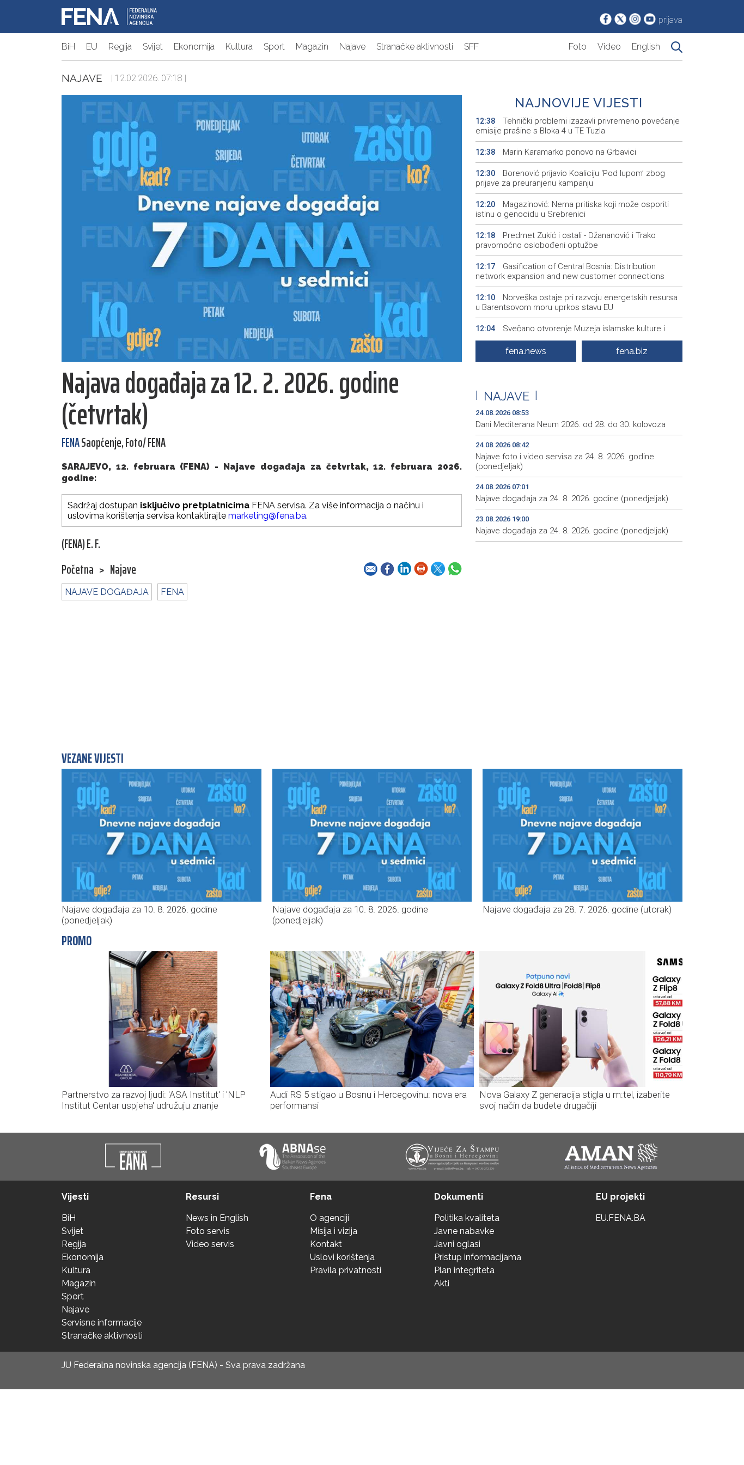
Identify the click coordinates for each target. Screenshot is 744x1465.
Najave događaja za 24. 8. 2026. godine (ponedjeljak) (571, 498)
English (646, 46)
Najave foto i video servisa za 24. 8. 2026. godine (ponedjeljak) (564, 461)
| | (506, 396)
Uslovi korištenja (342, 1257)
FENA (172, 592)
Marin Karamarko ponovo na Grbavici (555, 152)
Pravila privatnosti (345, 1270)
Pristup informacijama (477, 1257)
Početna (78, 569)
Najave (352, 46)
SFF (471, 46)
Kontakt (326, 1244)
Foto (578, 46)
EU (91, 46)
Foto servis (208, 1231)
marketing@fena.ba (267, 515)
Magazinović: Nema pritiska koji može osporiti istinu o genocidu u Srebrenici (572, 209)
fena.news (525, 351)
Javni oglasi (457, 1244)
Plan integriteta (464, 1270)
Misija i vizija (333, 1231)
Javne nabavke (464, 1231)
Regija (120, 46)
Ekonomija (194, 46)
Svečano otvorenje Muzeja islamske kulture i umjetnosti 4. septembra (570, 333)
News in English (217, 1218)
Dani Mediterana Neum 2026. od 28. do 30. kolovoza (570, 424)
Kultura (239, 46)
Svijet (153, 46)
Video (609, 46)
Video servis (210, 1244)
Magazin (312, 46)
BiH (68, 46)
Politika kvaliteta (466, 1218)
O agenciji (329, 1218)
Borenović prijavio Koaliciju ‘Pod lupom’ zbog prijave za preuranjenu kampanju (570, 178)
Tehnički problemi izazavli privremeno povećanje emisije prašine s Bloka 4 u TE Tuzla (577, 126)
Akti (441, 1283)
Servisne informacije (102, 1322)
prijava (670, 20)
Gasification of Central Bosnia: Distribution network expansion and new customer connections (569, 271)
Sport (274, 46)
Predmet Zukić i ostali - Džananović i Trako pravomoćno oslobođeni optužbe (565, 240)
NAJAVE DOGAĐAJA (107, 592)
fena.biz (632, 351)
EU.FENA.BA (620, 1218)
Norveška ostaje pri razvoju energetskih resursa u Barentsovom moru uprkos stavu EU (576, 302)
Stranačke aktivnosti (414, 46)
